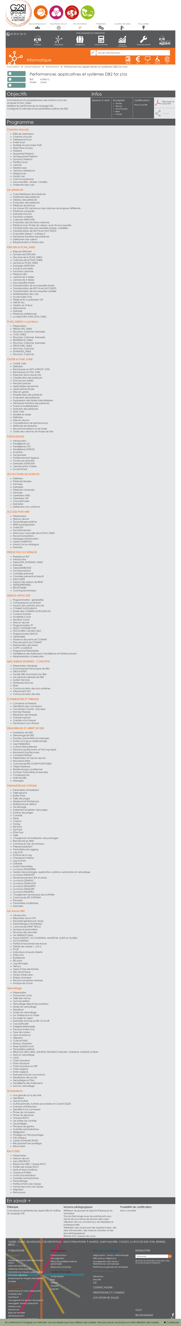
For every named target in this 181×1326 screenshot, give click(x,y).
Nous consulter (140, 105)
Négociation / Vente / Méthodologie (111, 1255)
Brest (118, 111)
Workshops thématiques (19, 1269)
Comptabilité (57, 1276)
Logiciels (55, 1289)
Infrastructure (14, 1306)
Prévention (98, 1276)
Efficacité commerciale (122, 45)
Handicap (157, 63)
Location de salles (122, 24)
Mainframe (52, 66)
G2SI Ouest (52, 10)
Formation (13, 66)
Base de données (16, 1312)
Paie (53, 1279)
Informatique (58, 44)
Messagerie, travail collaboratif (23, 1303)
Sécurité (97, 1279)
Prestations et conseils (108, 1292)
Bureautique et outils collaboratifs (24, 1291)
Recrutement (144, 1315)
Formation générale (17, 1275)
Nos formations (80, 24)
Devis (137, 63)
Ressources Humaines (61, 1267)
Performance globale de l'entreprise (110, 1267)
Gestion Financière (101, 44)
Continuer (171, 1322)
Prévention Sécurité (143, 44)
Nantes (119, 103)
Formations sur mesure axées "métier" (25, 1272)
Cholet (119, 114)
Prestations (101, 24)
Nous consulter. (128, 1210)
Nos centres (143, 24)
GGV (138, 1309)
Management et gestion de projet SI (25, 1300)
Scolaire (12, 1281)
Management (80, 44)
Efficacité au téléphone (104, 1258)
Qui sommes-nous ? (37, 24)
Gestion (54, 1282)
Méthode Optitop (16, 1266)
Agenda (128, 63)
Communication (58, 1255)
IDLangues (37, 44)
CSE (95, 1282)
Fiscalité (54, 1286)
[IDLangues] (164, 39)
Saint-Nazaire (121, 109)
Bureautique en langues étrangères (25, 1278)
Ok (170, 1256)
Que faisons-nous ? (58, 24)
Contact (147, 63)
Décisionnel (13, 1309)
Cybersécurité (15, 1294)
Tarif (167, 63)
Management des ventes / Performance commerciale (106, 1262)
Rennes (119, 106)
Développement (16, 1316)
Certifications (103, 1287)
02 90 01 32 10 (18, 34)
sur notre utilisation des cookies (142, 1322)
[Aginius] (164, 43)
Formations (16, 1250)
